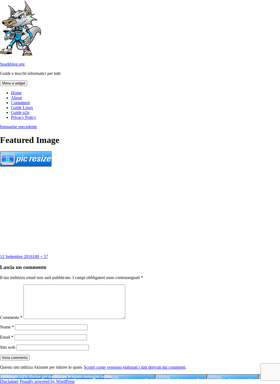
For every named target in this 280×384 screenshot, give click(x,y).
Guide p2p (20, 112)
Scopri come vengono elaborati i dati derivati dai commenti (134, 367)
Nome (7, 327)
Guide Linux (22, 107)
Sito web (7, 347)
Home (16, 92)
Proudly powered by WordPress (47, 381)
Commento (11, 317)
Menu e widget (13, 83)
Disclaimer (9, 381)
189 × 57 (40, 256)
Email (6, 337)
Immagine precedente (18, 126)
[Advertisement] (140, 210)
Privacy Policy (23, 117)
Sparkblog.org (12, 64)
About (16, 97)
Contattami (20, 102)
